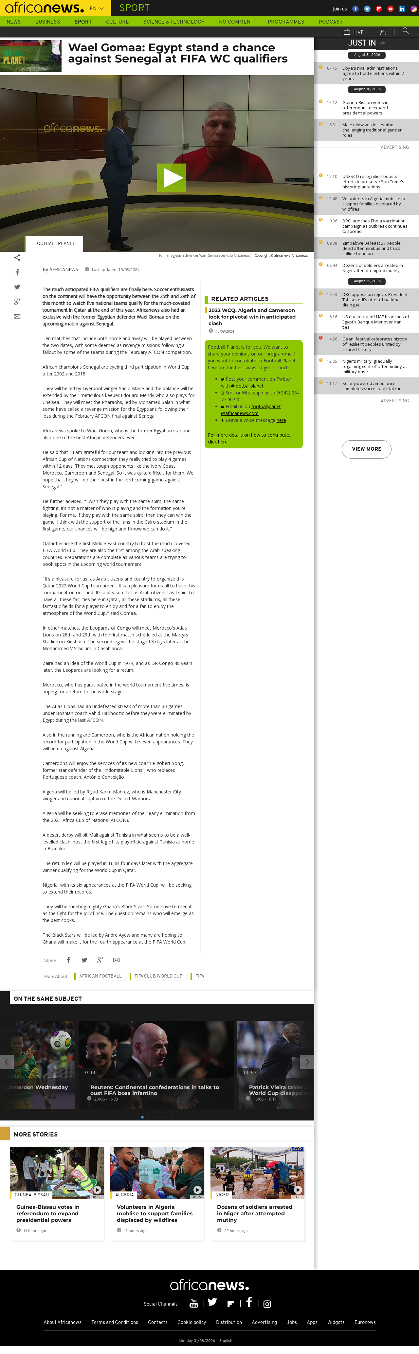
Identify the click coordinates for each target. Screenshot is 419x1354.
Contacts (158, 1322)
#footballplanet (247, 386)
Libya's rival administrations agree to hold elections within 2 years (373, 73)
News (14, 22)
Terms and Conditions (114, 1322)
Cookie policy (191, 1322)
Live (358, 32)
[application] (157, 163)
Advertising (264, 1322)
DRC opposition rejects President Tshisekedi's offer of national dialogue (375, 299)
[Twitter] (213, 1303)
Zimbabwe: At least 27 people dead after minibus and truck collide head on (371, 248)
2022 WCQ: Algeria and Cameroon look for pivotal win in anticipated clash (252, 316)
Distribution (229, 1322)
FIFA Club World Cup (159, 976)
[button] (171, 178)
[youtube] (195, 1303)
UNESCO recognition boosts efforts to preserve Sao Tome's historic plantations (373, 181)
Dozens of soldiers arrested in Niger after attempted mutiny (372, 268)
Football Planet (54, 243)
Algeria (124, 1195)
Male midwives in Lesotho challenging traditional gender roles (372, 130)
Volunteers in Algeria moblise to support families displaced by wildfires (373, 204)
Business (47, 22)
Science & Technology (174, 22)
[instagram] (267, 1303)
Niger (222, 1195)
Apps (312, 1322)
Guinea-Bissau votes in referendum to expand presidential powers (365, 107)
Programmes (286, 22)
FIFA (199, 976)
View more (366, 449)
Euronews (365, 1322)
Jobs (292, 1322)
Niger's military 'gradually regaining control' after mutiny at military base (374, 366)
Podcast (331, 22)
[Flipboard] (231, 1303)
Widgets (336, 1322)
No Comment (236, 22)
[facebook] (250, 1303)
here (281, 420)
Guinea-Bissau (32, 1195)
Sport (83, 22)
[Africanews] (42, 6)
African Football (100, 976)
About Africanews (63, 1322)
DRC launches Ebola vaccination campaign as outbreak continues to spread (375, 226)
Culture (117, 22)
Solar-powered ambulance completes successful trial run (372, 386)
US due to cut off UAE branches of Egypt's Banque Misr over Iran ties (375, 322)
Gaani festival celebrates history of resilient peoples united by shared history (374, 344)
